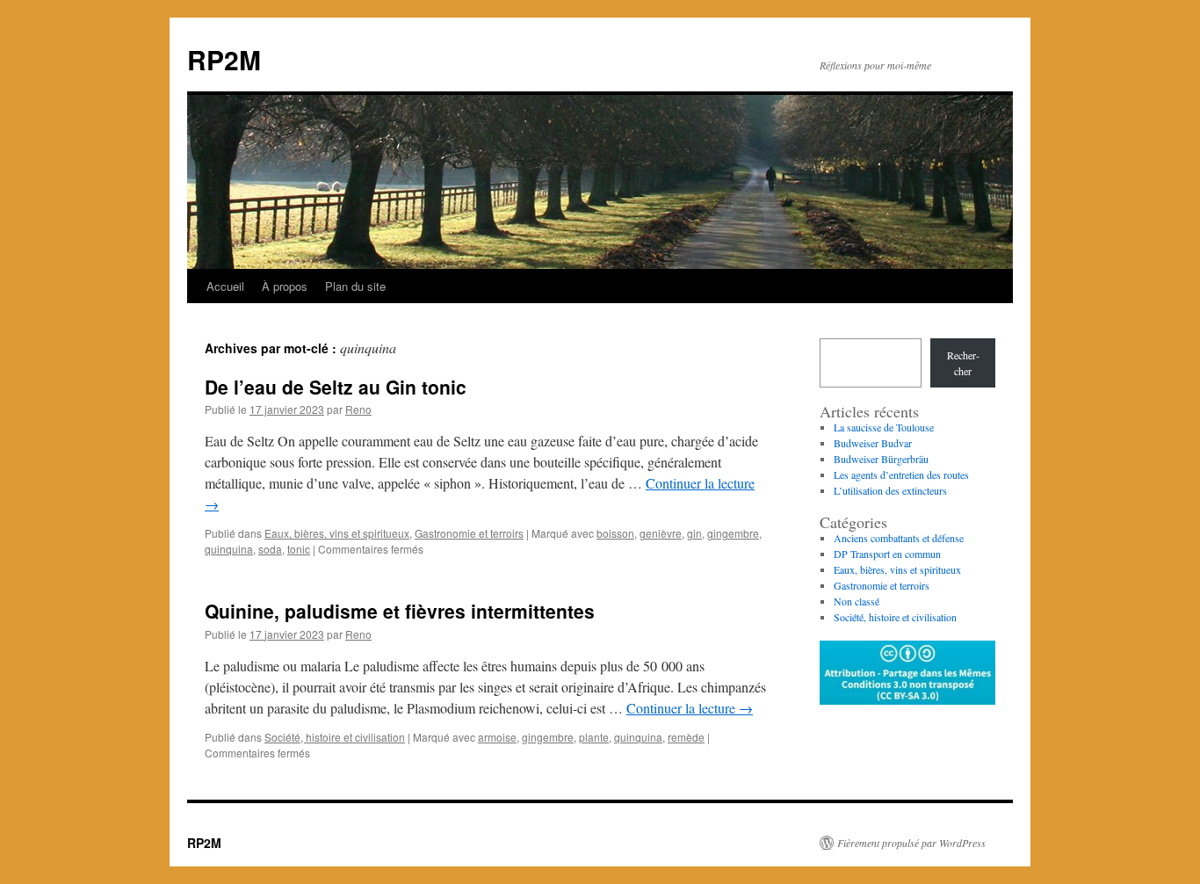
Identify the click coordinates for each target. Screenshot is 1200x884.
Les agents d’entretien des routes (901, 474)
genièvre (661, 532)
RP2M (224, 59)
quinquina (229, 548)
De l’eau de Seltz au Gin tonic (335, 386)
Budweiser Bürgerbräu (881, 459)
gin (694, 532)
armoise (497, 736)
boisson (615, 532)
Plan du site (355, 286)
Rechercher (963, 363)
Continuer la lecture (689, 708)
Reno (358, 409)
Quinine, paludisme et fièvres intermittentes (400, 611)
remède (686, 736)
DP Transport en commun (887, 554)
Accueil (225, 286)
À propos (284, 286)
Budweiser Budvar (873, 443)
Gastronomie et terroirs (469, 532)
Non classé (856, 601)
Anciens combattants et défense (899, 538)
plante (594, 736)
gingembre (733, 532)
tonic (298, 548)
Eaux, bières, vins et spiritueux (336, 532)
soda (270, 548)
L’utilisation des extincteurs (890, 490)
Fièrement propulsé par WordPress (911, 843)
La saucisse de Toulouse (884, 427)
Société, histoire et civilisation (334, 736)
